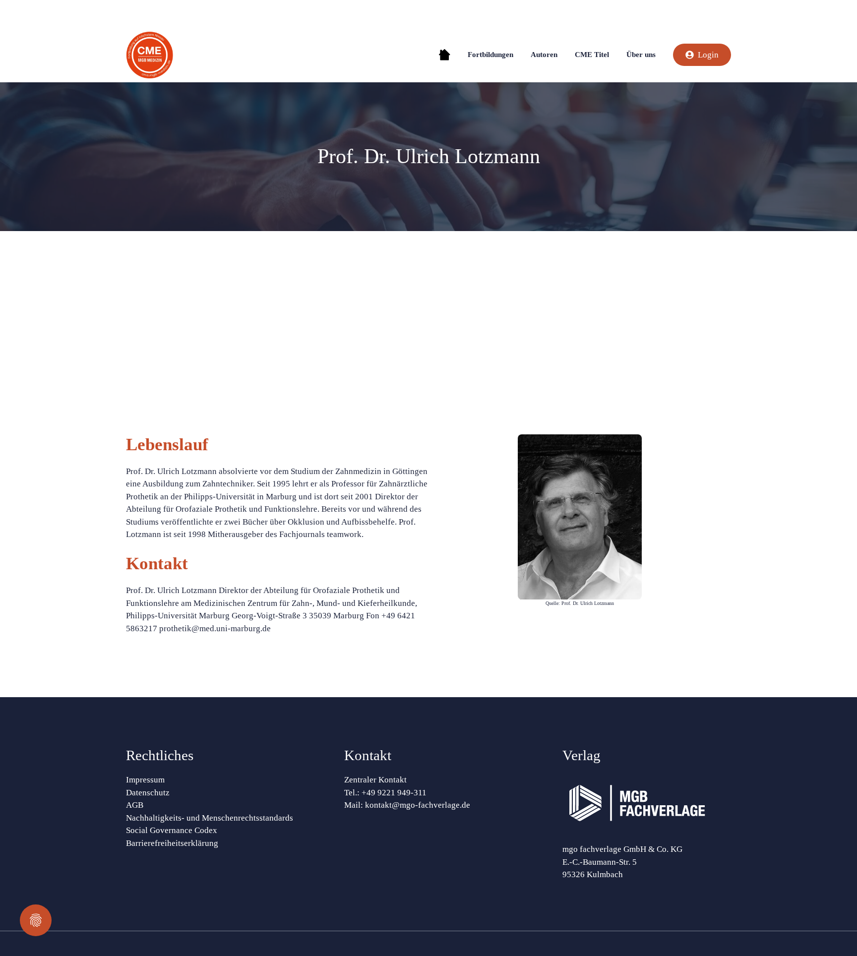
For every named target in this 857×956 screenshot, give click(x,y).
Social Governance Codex (171, 830)
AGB (134, 805)
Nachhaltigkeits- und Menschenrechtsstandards (209, 818)
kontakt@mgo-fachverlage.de (417, 805)
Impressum (145, 779)
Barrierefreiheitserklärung (172, 843)
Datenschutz (148, 792)
